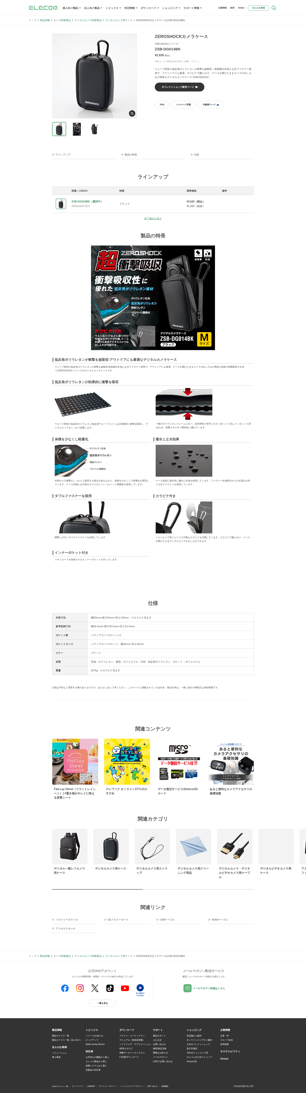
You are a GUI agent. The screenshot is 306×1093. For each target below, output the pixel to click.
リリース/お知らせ (94, 1036)
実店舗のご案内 (194, 1036)
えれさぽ (157, 1040)
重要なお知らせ (160, 1053)
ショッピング (170, 8)
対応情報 (129, 8)
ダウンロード (148, 8)
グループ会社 (226, 1040)
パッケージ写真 (183, 104)
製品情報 (45, 20)
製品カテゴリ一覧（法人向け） (67, 1040)
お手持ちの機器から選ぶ (97, 1057)
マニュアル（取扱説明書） (132, 1040)
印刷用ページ (209, 104)
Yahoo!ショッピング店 (197, 1053)
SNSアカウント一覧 (60, 1086)
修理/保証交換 (159, 1048)
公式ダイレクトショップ (198, 1044)
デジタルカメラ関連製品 (88, 20)
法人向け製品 (92, 8)
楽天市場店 (192, 1048)
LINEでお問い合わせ (163, 1061)
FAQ (162, 104)
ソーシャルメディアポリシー (131, 1086)
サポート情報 (191, 8)
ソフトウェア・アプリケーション (135, 1044)
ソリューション (59, 1053)
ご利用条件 (90, 1086)
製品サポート (159, 1036)
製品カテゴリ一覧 (60, 1036)
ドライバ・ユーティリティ (132, 1036)
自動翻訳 (164, 1086)
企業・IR (224, 1036)
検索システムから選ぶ (96, 1065)
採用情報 (224, 1044)
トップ (32, 20)
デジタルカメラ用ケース (118, 20)
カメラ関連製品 (62, 20)
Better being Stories (95, 1044)
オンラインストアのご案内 (199, 1040)
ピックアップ (92, 1040)
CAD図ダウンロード (129, 1057)
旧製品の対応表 (93, 1070)
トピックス (112, 8)
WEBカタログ (126, 1048)
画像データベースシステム (132, 1053)
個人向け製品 (70, 8)
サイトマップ (77, 1086)
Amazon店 (192, 1061)
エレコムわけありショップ (199, 1057)
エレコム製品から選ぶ (96, 1061)
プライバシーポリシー (108, 1086)
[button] (92, 1030)
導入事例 (56, 1057)
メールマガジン (160, 1057)
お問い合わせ (159, 1044)
